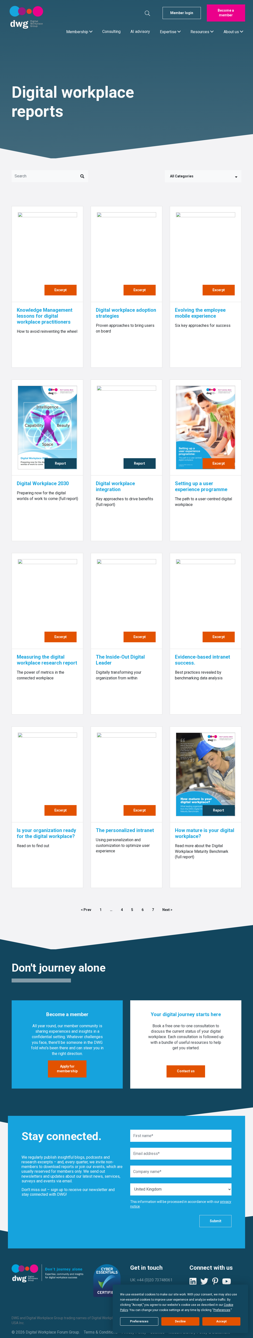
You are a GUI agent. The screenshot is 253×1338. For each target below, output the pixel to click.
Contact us (186, 1071)
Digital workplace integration (115, 486)
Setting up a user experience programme (201, 486)
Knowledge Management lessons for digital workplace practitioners (44, 316)
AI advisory (140, 31)
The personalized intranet (125, 830)
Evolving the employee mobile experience (200, 313)
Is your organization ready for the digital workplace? (46, 833)
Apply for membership (67, 1068)
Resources (200, 31)
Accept (221, 1321)
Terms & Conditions (101, 1332)
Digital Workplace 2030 (43, 483)
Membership (77, 31)
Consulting (111, 31)
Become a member (226, 12)
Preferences (139, 1321)
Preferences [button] (221, 1310)
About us (232, 31)
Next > (167, 910)
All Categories (181, 176)
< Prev (86, 910)
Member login (181, 13)
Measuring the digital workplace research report (47, 660)
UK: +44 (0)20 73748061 (151, 1280)
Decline (180, 1321)
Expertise (168, 31)
